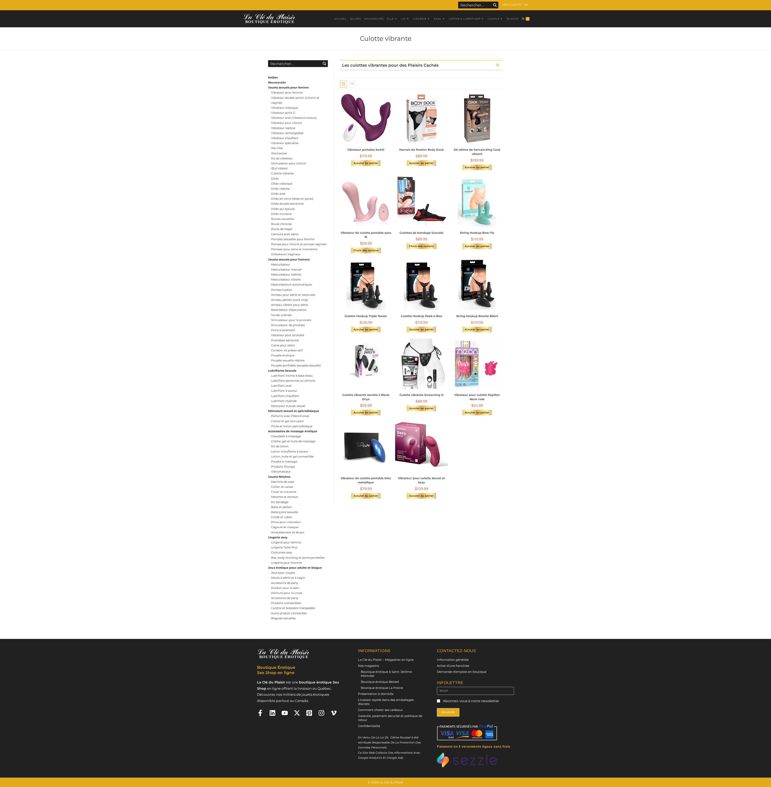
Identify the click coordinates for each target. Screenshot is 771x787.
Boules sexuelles (282, 219)
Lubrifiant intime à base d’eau (292, 375)
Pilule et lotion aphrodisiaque (291, 426)
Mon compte (511, 4)
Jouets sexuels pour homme (289, 259)
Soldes (273, 77)
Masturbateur (280, 264)
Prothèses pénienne (285, 340)
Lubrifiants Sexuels (282, 370)
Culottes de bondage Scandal (421, 233)
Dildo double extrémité (287, 203)
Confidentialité (369, 726)
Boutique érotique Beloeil (380, 682)
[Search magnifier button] (495, 5)
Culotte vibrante (282, 173)
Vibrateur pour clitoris (286, 123)
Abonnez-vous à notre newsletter (470, 701)
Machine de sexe (282, 482)
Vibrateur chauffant (284, 138)
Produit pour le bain (285, 588)
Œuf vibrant (279, 168)
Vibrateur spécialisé (284, 143)
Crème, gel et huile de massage (293, 441)
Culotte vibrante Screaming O (422, 395)
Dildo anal (278, 193)
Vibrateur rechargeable (287, 133)
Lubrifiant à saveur (284, 390)
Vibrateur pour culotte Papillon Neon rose (477, 397)
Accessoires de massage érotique (292, 431)
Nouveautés (277, 82)
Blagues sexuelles (283, 618)
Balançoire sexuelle (284, 512)
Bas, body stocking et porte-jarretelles (298, 557)
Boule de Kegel (281, 229)
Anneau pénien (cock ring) (289, 300)
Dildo (275, 178)
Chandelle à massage (286, 436)
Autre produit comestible (289, 613)
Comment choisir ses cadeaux (380, 710)
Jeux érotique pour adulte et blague (295, 567)
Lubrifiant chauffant (285, 396)
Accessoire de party (284, 583)
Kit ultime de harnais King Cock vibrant (477, 152)
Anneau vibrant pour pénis (289, 305)
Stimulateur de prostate (288, 325)
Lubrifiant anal (281, 385)
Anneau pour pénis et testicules (293, 295)
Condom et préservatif (287, 350)
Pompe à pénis (281, 290)
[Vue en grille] (343, 83)
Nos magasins (368, 666)
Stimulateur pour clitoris (288, 163)
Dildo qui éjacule (283, 209)
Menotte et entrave (284, 497)
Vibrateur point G (283, 113)
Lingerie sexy (277, 537)
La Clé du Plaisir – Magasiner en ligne (386, 660)
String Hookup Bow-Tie (477, 233)
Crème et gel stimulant (287, 421)
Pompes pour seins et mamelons (294, 249)
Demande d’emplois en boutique (461, 672)
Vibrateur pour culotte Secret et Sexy (421, 480)
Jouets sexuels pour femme (288, 87)
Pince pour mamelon (286, 522)
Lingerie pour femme (286, 542)
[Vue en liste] (352, 83)
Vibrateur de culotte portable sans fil (366, 235)
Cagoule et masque (284, 527)
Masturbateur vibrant (286, 279)
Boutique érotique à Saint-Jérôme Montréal (386, 674)
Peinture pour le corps (286, 593)
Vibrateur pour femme (287, 92)
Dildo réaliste (280, 188)
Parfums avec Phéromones (290, 416)
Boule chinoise (281, 224)
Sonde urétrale (281, 315)
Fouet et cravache (283, 492)
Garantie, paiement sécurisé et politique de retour (390, 718)
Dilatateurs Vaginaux (285, 254)
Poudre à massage (284, 461)
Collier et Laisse (282, 487)
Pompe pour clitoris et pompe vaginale (298, 244)
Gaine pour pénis (283, 345)
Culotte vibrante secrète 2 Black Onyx (365, 397)
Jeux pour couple (283, 572)
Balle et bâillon (281, 507)
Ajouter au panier (366, 163)
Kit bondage (279, 502)
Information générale (453, 660)
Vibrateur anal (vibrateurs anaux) (294, 118)
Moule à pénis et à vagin (288, 578)
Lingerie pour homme (286, 562)
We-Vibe (277, 148)
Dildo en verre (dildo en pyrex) (292, 198)
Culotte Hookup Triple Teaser (366, 316)
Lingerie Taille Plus (284, 547)
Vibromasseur (281, 471)
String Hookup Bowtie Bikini (477, 316)
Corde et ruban (281, 517)
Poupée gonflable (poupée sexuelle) (296, 365)
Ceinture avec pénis (285, 234)
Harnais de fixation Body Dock (421, 150)
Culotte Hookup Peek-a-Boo (421, 316)
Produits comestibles (286, 603)
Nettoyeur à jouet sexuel (288, 406)
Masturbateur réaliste (286, 274)
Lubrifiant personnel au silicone (293, 380)
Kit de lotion (279, 446)
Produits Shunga (283, 466)
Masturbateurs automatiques (291, 284)
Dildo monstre (281, 214)
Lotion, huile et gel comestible (292, 456)
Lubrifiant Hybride (284, 401)
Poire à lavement (283, 330)
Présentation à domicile (376, 694)
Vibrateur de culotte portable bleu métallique (366, 480)
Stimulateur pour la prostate (291, 320)
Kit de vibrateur (282, 158)
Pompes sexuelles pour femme (292, 239)
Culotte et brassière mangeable (293, 608)
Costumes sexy (281, 552)
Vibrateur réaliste (283, 128)
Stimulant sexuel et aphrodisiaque (293, 411)
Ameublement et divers (287, 532)
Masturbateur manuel (286, 269)
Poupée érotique (282, 355)
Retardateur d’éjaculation (289, 310)
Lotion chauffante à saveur (289, 451)
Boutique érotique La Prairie (382, 688)
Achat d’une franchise (453, 666)
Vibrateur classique (284, 108)
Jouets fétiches (279, 477)
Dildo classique (281, 183)
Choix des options (365, 250)
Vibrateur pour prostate (287, 335)
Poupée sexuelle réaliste (288, 360)
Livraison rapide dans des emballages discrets (386, 702)
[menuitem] (526, 5)
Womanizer (279, 153)
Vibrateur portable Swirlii (365, 150)
